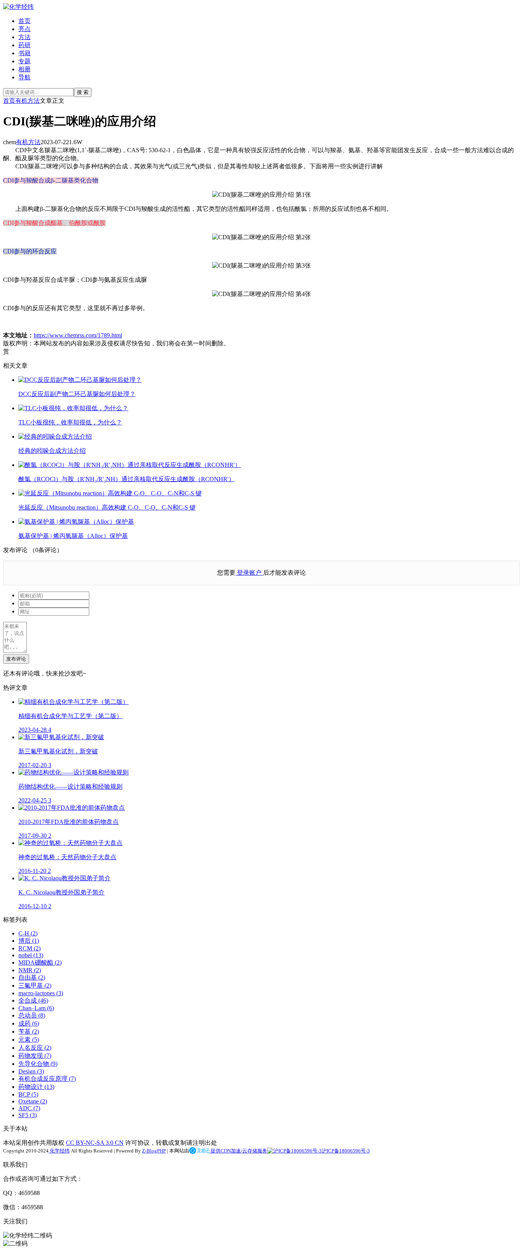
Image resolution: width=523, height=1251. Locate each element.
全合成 (33, 1000)
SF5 (27, 1115)
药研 (24, 45)
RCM (29, 948)
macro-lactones (40, 993)
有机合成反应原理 (47, 1078)
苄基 (28, 1031)
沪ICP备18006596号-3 (346, 1151)
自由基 (31, 977)
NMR (29, 970)
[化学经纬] (18, 6)
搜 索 (82, 92)
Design (31, 1071)
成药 (28, 1023)
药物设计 (36, 1086)
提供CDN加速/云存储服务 (238, 1151)
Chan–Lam (36, 1008)
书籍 (24, 53)
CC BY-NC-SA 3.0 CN (95, 1142)
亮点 (24, 29)
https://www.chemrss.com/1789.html (78, 335)
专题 (24, 61)
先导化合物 (37, 1063)
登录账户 (249, 572)
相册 (24, 69)
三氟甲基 (34, 985)
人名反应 (34, 1047)
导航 (24, 77)
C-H (28, 933)
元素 (28, 1039)
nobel (30, 955)
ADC (29, 1108)
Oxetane (32, 1101)
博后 (28, 940)
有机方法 (27, 100)
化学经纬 (59, 1151)
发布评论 (16, 659)
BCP (28, 1094)
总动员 (31, 1015)
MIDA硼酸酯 (40, 962)
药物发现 (34, 1055)
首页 (24, 21)
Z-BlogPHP (154, 1151)
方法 (24, 37)
